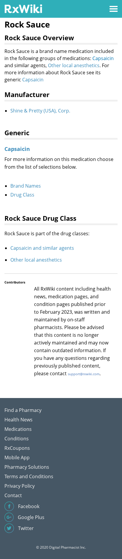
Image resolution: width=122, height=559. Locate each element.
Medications (18, 429)
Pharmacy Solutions (26, 467)
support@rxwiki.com (83, 374)
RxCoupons (17, 448)
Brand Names (25, 186)
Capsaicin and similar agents (42, 248)
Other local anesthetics (73, 65)
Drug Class (22, 194)
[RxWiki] (23, 8)
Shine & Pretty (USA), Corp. (40, 110)
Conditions (16, 438)
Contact (13, 495)
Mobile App (17, 457)
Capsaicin (103, 58)
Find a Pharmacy (22, 410)
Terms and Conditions (28, 476)
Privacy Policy (19, 486)
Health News (18, 419)
